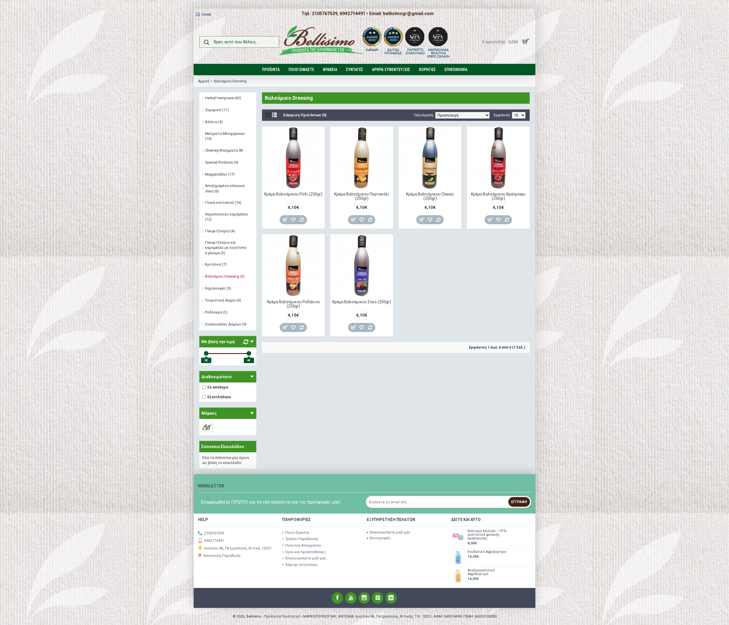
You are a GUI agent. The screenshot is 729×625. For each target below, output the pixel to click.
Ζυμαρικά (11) (217, 110)
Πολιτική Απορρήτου (303, 545)
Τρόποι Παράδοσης (301, 539)
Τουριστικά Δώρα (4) (223, 300)
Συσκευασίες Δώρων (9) (226, 324)
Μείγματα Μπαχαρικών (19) (225, 136)
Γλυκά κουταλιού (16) (223, 202)
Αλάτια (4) (214, 122)
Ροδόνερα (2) (216, 312)
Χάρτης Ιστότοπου (301, 564)
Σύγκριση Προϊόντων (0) (305, 115)
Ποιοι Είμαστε (297, 532)
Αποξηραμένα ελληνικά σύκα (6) (225, 188)
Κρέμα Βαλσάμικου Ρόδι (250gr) (293, 194)
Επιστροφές (380, 538)
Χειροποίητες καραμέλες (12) (226, 216)
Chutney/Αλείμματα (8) (224, 150)
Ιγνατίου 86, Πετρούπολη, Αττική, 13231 (238, 548)
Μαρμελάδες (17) (220, 174)
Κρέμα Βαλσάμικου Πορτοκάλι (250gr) (361, 196)
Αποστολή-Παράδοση (221, 555)
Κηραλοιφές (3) (218, 288)
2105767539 (214, 533)
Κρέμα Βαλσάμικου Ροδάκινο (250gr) (293, 304)
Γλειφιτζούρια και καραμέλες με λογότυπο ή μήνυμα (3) (226, 247)
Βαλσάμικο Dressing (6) (225, 276)
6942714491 (214, 540)
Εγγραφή (519, 502)
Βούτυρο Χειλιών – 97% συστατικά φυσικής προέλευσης (487, 534)
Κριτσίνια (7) (216, 264)
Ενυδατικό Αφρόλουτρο (487, 552)
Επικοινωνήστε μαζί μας (305, 558)
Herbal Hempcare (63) (223, 98)
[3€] (206, 353)
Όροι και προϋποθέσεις (305, 551)
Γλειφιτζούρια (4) (220, 231)
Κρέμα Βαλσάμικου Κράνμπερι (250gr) (498, 196)
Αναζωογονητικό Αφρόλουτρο (481, 572)
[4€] (249, 353)
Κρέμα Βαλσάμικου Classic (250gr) (430, 196)
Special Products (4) (221, 162)
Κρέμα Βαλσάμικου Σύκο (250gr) (361, 302)
